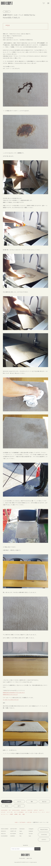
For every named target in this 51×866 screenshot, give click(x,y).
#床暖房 (11, 814)
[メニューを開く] (48, 3)
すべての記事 (7, 801)
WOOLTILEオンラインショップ (10, 694)
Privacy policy (22, 858)
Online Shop (44, 834)
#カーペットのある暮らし (19, 812)
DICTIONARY (22, 822)
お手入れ (19, 801)
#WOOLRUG (23, 810)
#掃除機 (15, 814)
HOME (16, 822)
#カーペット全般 (28, 812)
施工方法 (44, 801)
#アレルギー (3, 812)
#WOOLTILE (29, 810)
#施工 (20, 814)
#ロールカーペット (4, 814)
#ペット (43, 812)
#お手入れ (36, 810)
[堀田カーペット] (7, 3)
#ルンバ (47, 812)
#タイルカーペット (37, 812)
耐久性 (6, 806)
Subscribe (37, 848)
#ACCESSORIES (4, 810)
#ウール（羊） (10, 812)
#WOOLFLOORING (16, 810)
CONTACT (44, 839)
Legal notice (29, 858)
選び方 (19, 806)
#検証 (23, 814)
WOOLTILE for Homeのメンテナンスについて (14, 692)
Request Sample (44, 829)
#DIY (10, 810)
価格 (32, 801)
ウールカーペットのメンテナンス (10, 699)
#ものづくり (41, 810)
